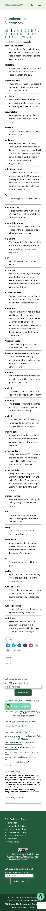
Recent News (13, 772)
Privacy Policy (13, 841)
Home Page (12, 822)
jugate (36, 106)
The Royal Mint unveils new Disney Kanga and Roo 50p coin (20, 790)
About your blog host (16, 829)
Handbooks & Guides (16, 826)
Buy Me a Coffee (12, 711)
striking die (30, 426)
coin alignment (19, 249)
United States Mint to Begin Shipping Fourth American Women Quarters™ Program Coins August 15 (21, 777)
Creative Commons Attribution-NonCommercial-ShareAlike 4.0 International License (23, 858)
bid (22, 521)
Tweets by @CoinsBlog (15, 726)
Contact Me (12, 838)
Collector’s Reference (16, 835)
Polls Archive (11, 765)
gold (11, 565)
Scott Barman (33, 854)
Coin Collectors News (16, 832)
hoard (11, 122)
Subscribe (23, 692)
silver (11, 201)
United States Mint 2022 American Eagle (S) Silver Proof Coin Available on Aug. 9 (22, 783)
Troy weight (28, 631)
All (7, 30)
